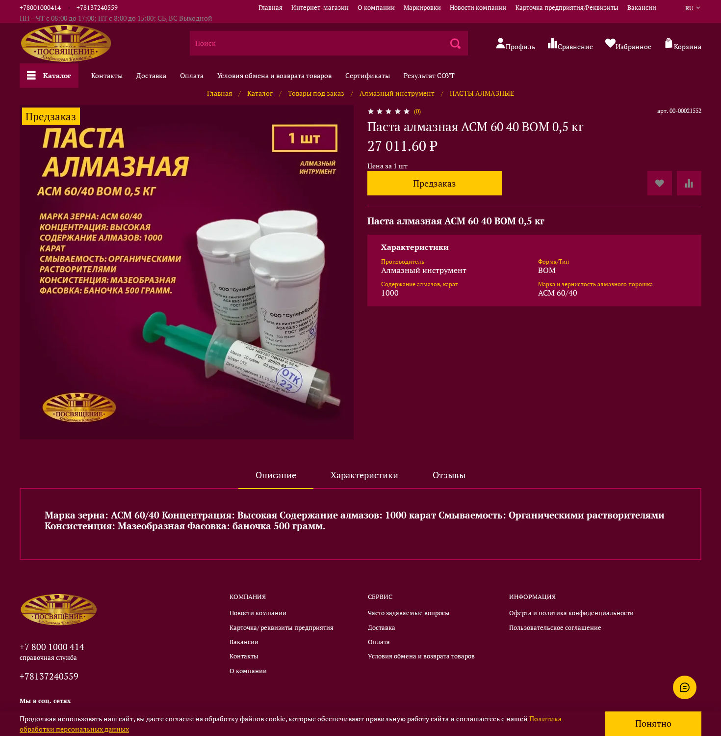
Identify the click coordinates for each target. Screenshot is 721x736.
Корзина (687, 46)
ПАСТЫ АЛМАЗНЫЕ (482, 93)
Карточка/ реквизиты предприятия (282, 628)
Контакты (107, 75)
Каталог (57, 75)
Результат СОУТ (429, 75)
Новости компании (478, 7)
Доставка (151, 75)
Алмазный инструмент (397, 93)
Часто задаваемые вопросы (409, 613)
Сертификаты (367, 75)
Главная (270, 7)
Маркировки (422, 7)
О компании (376, 7)
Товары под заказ (316, 93)
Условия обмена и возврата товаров (274, 75)
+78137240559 (97, 7)
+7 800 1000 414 (52, 647)
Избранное (633, 46)
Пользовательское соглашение (555, 628)
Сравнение (575, 46)
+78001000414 (40, 7)
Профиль (520, 46)
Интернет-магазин (320, 7)
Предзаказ (434, 183)
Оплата (192, 75)
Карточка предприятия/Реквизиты (566, 7)
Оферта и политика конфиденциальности (571, 613)
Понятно (653, 723)
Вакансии (641, 7)
